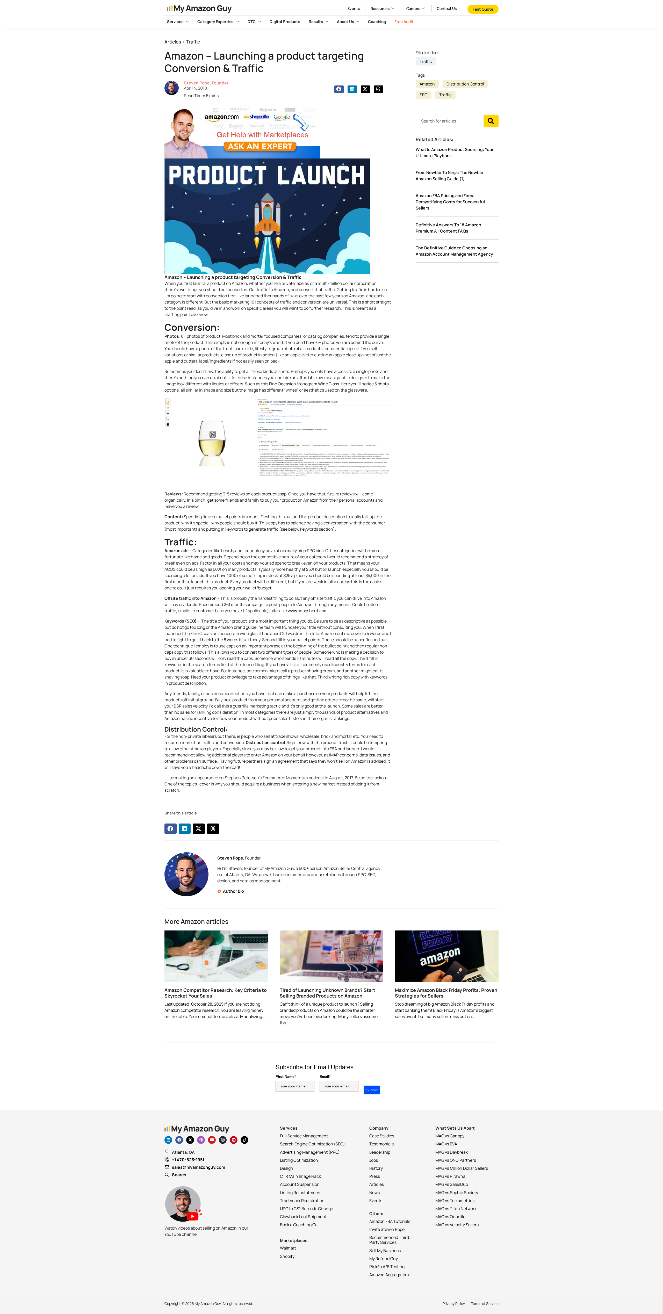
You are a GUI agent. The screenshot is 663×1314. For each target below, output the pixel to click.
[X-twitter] (190, 1140)
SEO (424, 95)
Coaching (377, 21)
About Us (345, 21)
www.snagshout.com (307, 610)
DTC (252, 21)
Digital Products (285, 21)
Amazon (427, 84)
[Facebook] (179, 1140)
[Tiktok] (244, 1140)
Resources (380, 8)
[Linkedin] (168, 1140)
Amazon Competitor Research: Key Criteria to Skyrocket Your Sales (215, 993)
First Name (286, 1076)
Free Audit (404, 21)
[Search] (491, 121)
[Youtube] (212, 1140)
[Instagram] (223, 1140)
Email (325, 1076)
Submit (372, 1090)
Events (354, 8)
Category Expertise (215, 21)
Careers (413, 8)
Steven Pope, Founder (206, 83)
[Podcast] (201, 1140)
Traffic (193, 42)
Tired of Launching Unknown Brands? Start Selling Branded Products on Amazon (327, 993)
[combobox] (450, 121)
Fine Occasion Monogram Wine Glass (304, 384)
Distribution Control (465, 84)
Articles (172, 42)
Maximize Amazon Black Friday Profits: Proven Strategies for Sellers (446, 993)
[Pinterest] (233, 1140)
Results (316, 21)
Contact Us (447, 8)
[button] (339, 89)
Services (175, 21)
